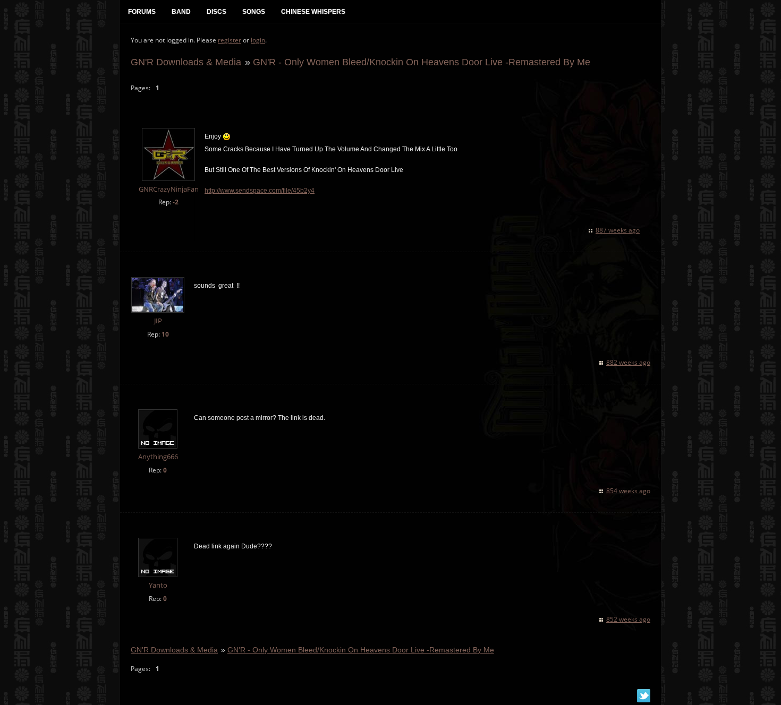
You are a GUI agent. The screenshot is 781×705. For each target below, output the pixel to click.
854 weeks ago (628, 490)
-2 (176, 202)
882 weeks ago (628, 362)
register (229, 40)
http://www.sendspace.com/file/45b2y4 (260, 190)
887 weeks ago (618, 230)
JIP (158, 320)
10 (165, 334)
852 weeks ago (628, 619)
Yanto (158, 585)
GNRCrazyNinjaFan (169, 189)
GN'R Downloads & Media (186, 61)
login (258, 40)
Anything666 (158, 456)
